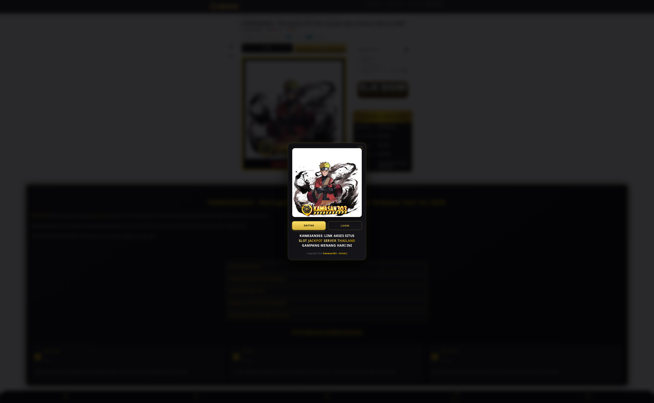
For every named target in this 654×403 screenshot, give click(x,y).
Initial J (343, 253)
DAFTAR (309, 225)
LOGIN (345, 225)
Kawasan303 (330, 253)
